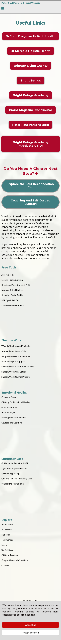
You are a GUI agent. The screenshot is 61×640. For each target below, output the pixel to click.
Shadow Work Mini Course (13, 371)
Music (4, 545)
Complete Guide (8, 397)
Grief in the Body (9, 407)
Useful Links (7, 550)
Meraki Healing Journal (12, 280)
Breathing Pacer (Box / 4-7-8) (15, 285)
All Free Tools (7, 274)
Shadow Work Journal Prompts (15, 377)
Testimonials (7, 539)
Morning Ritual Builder (12, 290)
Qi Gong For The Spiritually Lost (16, 478)
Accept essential (30, 632)
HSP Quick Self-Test (10, 300)
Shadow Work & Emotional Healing (17, 366)
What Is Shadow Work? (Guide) (15, 346)
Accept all (30, 625)
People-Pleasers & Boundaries (15, 356)
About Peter (7, 524)
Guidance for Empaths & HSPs (15, 463)
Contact (5, 565)
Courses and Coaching (11, 422)
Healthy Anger (8, 412)
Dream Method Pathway (13, 305)
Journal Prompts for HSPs (13, 351)
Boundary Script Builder (12, 295)
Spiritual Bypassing (10, 473)
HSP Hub (5, 534)
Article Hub (6, 529)
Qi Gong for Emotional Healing (16, 402)
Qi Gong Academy (9, 555)
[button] (2, 8)
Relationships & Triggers (13, 361)
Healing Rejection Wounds (14, 417)
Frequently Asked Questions (14, 560)
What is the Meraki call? (12, 483)
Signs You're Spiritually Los (14, 468)
